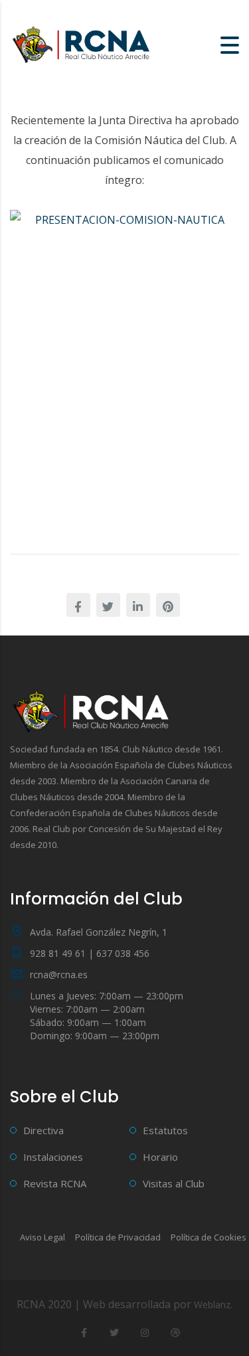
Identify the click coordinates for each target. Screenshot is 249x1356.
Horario (160, 1156)
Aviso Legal (42, 1237)
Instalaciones (53, 1156)
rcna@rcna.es (59, 974)
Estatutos (165, 1130)
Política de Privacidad (118, 1237)
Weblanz (212, 1304)
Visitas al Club (174, 1183)
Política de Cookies (208, 1237)
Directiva (43, 1130)
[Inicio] (83, 44)
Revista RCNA (54, 1183)
